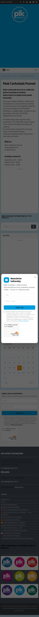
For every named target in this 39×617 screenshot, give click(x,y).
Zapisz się (19, 307)
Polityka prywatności (23, 321)
